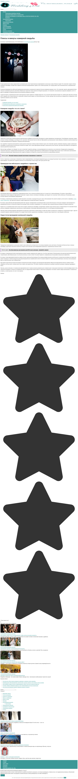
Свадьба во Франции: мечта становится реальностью (12, 675)
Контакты (7, 17)
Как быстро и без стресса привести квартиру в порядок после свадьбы (19, 681)
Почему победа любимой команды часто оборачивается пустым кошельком (20, 685)
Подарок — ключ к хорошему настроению (10, 756)
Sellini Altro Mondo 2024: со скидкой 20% (14, 14)
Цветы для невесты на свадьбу (7, 733)
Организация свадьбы (8, 19)
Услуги (4, 11)
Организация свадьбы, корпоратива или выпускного (12, 648)
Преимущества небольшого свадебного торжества (15, 104)
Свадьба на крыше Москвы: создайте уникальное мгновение (14, 745)
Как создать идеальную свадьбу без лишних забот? (12, 662)
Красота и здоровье (7, 30)
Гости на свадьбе (7, 26)
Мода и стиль (6, 23)
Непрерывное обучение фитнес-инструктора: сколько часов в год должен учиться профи (23, 682)
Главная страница (4, 34)
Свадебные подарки (7, 708)
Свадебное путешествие (8, 32)
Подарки (5, 25)
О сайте (4, 762)
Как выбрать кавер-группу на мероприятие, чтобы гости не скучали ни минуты (18, 635)
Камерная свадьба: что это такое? (10, 102)
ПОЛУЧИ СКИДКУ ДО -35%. (9, 768)
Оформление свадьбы (8, 22)
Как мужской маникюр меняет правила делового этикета (16, 687)
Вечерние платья (7, 693)
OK (64, 777)
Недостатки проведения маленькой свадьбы (13, 105)
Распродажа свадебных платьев (12, 13)
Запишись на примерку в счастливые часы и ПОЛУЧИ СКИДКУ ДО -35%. (22, 16)
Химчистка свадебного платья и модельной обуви (11, 721)
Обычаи (4, 700)
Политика (5, 765)
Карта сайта (5, 763)
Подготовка (8, 20)
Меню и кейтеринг (7, 28)
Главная (5, 760)
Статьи (4, 29)
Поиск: (2, 9)
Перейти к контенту (4, 1)
